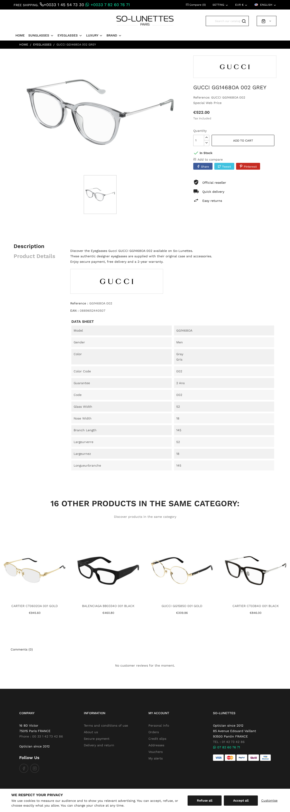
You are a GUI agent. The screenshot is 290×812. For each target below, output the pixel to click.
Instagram (34, 768)
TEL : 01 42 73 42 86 (229, 742)
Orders (153, 732)
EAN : (74, 310)
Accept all (241, 800)
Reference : (79, 303)
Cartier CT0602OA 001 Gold (34, 606)
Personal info (158, 725)
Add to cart (243, 140)
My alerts (155, 758)
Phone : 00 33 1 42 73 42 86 (41, 736)
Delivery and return (99, 745)
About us (91, 732)
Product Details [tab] (34, 256)
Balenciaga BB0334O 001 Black (108, 606)
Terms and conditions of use (106, 725)
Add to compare (210, 159)
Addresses (156, 745)
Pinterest (250, 166)
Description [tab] (29, 246)
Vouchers (155, 752)
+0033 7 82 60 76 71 (109, 4)
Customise (269, 800)
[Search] (244, 21)
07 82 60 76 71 (228, 747)
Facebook (23, 768)
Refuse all (204, 800)
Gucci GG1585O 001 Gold (182, 606)
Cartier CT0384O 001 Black (255, 606)
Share (205, 166)
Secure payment (96, 738)
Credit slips (157, 738)
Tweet (226, 166)
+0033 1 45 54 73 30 (64, 4)
